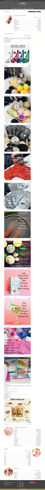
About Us (15, 8)
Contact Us (32, 8)
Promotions (25, 8)
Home (12, 8)
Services (18, 8)
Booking (22, 8)
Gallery (29, 8)
